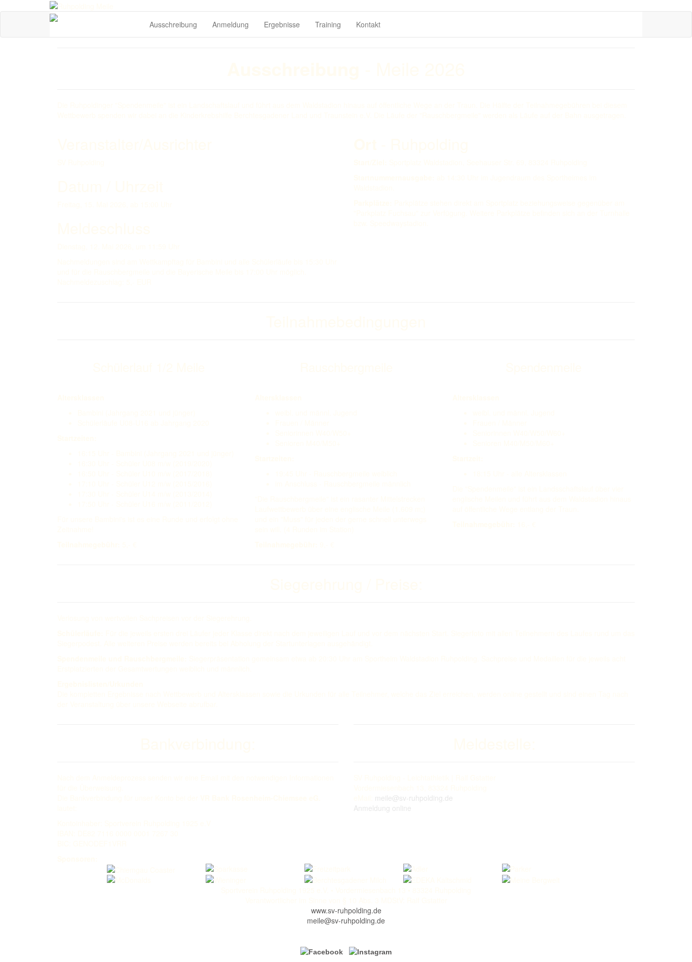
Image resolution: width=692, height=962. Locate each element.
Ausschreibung (173, 24)
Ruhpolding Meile (97, 17)
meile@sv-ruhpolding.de (414, 798)
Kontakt (368, 24)
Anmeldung (230, 24)
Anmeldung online (382, 808)
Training (328, 24)
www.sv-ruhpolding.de (346, 910)
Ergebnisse (282, 24)
